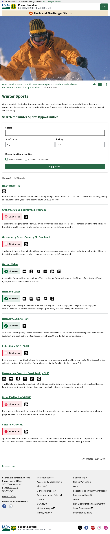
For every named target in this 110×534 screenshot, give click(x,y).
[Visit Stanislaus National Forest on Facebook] (4, 506)
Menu (104, 7)
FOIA (75, 486)
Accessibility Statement (48, 481)
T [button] (100, 84)
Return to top (8, 466)
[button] (94, 84)
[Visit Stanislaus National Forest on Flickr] (11, 506)
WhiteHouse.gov (45, 508)
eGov (75, 499)
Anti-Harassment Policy (48, 495)
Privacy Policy (43, 512)
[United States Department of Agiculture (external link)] (6, 6)
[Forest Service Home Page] (13, 6)
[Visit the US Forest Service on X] (80, 528)
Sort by (59, 139)
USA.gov (41, 503)
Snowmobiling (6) (15, 159)
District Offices (9, 496)
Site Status (11, 139)
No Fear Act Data (81, 481)
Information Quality (82, 512)
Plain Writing (79, 477)
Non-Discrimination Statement (88, 503)
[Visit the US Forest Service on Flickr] (99, 528)
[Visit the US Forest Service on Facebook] (86, 528)
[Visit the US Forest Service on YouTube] (93, 528)
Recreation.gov (44, 477)
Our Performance (45, 490)
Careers (40, 499)
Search (8, 127)
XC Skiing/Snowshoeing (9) (38, 159)
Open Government (82, 508)
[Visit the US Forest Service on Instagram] (106, 528)
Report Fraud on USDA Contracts (89, 490)
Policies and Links (81, 495)
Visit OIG (41, 486)
